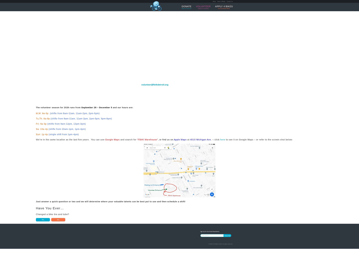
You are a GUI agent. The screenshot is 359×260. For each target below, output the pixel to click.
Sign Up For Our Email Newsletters (209, 231)
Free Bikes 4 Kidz (133, 6)
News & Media (221, 1)
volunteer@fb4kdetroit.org (154, 84)
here (222, 140)
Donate (186, 7)
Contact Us (230, 1)
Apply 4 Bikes (224, 7)
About (214, 1)
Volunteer (203, 7)
